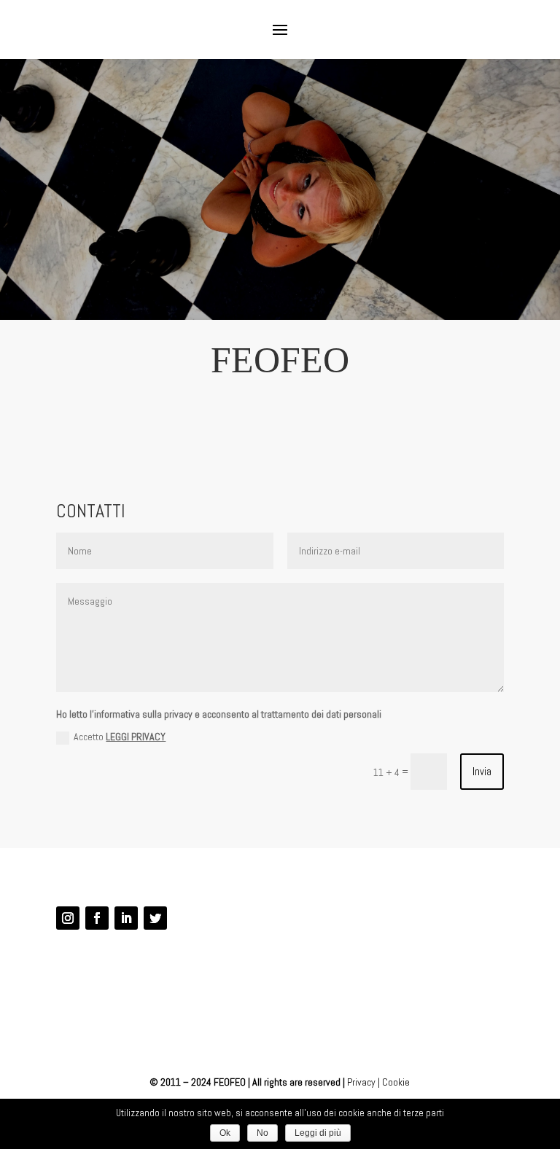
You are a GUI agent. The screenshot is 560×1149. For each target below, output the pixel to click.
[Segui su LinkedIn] (126, 918)
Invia (481, 771)
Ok (224, 1133)
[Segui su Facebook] (97, 918)
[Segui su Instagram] (67, 918)
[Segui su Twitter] (155, 918)
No (262, 1133)
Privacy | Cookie (378, 1082)
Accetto (120, 736)
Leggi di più (318, 1133)
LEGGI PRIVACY (136, 736)
